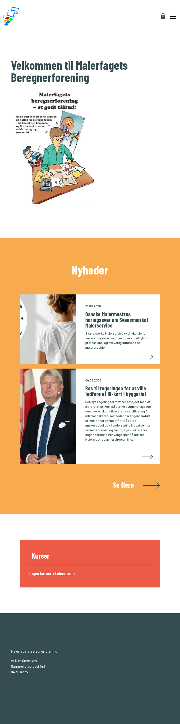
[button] (172, 8)
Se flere (124, 484)
